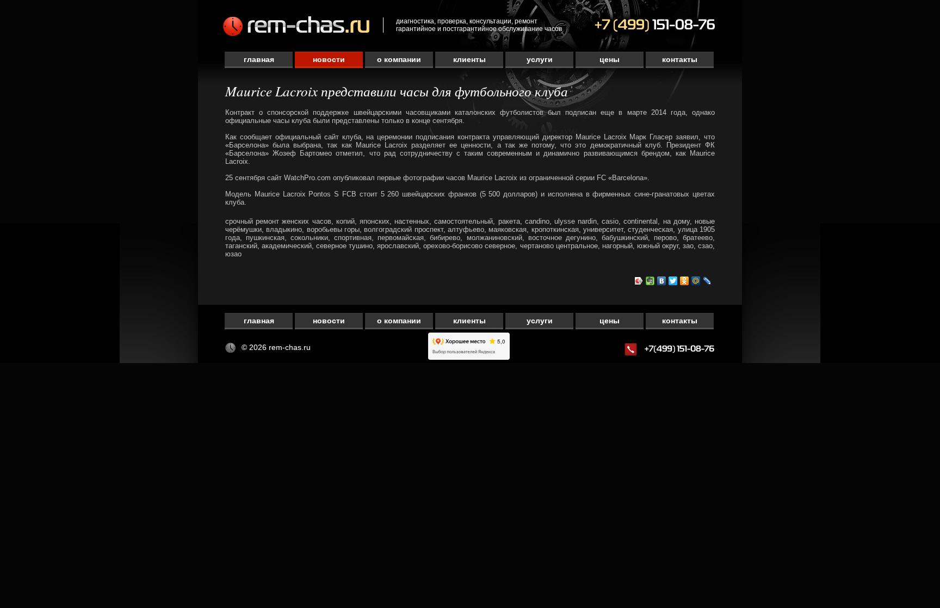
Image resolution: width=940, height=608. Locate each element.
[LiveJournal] (707, 281)
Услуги (540, 59)
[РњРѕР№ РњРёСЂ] (696, 281)
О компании (399, 59)
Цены (609, 59)
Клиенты (469, 59)
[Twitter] (673, 281)
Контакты (679, 59)
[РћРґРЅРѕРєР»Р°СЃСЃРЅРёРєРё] (684, 281)
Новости (329, 59)
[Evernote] (650, 281)
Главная (259, 59)
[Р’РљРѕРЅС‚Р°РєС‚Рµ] (661, 281)
